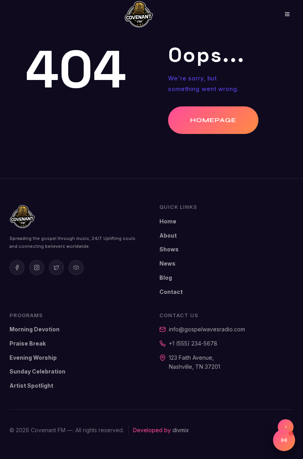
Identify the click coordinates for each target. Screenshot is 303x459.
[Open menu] (281, 14)
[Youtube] (76, 267)
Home (167, 221)
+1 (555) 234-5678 (193, 343)
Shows (169, 249)
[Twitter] (56, 267)
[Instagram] (36, 267)
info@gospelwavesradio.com (207, 329)
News (167, 263)
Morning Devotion (34, 329)
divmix (180, 430)
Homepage (213, 120)
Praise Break (27, 343)
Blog (165, 277)
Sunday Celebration (37, 371)
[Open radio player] (284, 440)
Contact (171, 291)
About (168, 235)
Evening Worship (33, 357)
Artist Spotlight (31, 385)
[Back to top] (286, 427)
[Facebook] (16, 267)
